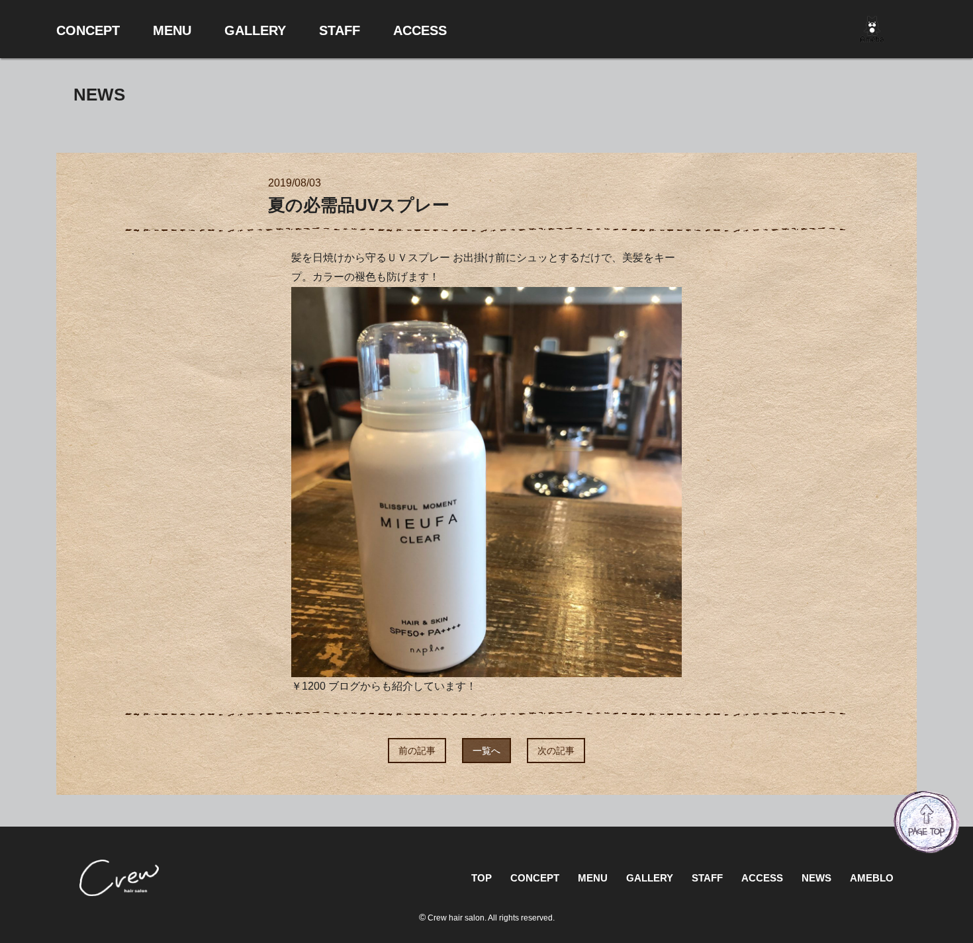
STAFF (707, 877)
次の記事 (556, 750)
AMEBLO (872, 877)
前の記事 (417, 750)
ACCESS (762, 877)
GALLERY (649, 877)
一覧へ (486, 750)
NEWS (816, 877)
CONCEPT (534, 877)
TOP (481, 877)
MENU (593, 877)
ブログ (344, 686)
